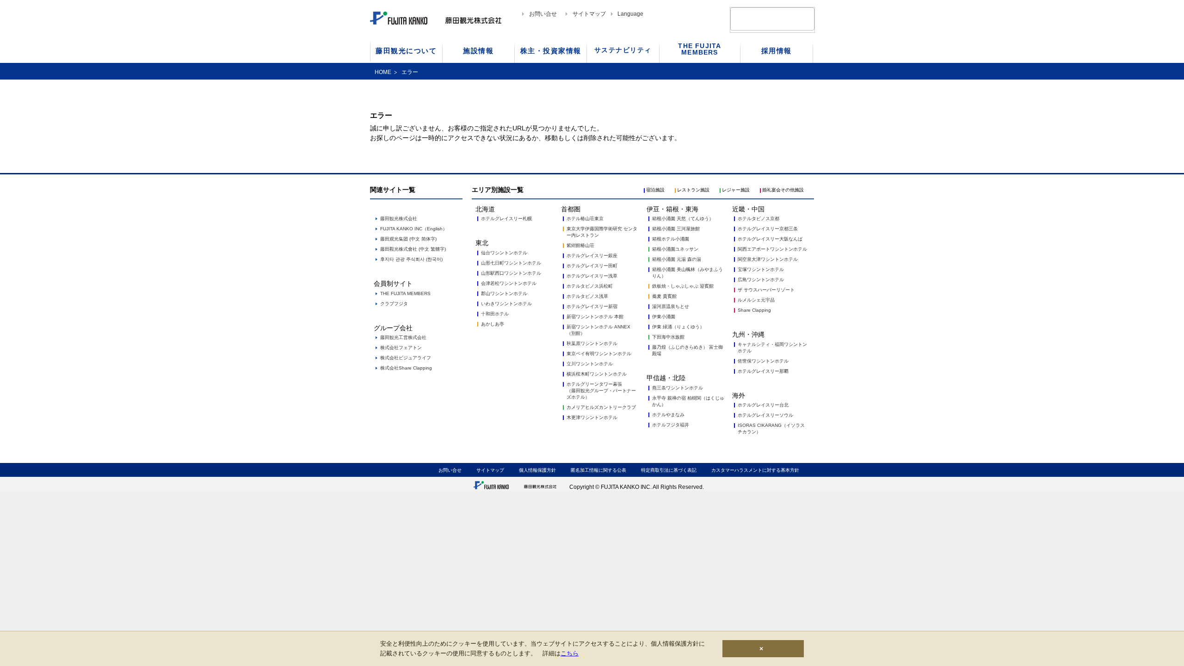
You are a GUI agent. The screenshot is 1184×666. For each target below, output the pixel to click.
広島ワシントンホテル (761, 279)
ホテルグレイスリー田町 (592, 265)
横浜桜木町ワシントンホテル (597, 373)
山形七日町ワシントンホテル (511, 262)
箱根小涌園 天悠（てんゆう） (683, 218)
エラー (409, 72)
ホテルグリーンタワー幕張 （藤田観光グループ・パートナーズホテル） (601, 391)
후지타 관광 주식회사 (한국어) (411, 259)
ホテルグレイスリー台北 (763, 404)
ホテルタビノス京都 (758, 218)
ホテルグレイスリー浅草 (592, 275)
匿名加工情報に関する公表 (598, 470)
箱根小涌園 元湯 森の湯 (676, 259)
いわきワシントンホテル (506, 303)
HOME (383, 72)
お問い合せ (543, 14)
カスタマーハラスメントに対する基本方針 (755, 470)
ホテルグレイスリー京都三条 (768, 228)
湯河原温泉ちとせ (670, 306)
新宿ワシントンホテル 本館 (595, 316)
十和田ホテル (495, 313)
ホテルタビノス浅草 (587, 296)
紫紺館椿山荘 (580, 245)
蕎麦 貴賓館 (664, 296)
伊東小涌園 (663, 316)
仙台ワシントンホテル (504, 252)
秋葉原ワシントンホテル (592, 343)
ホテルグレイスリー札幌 (506, 218)
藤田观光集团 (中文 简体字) (408, 238)
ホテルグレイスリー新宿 (592, 306)
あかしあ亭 (492, 324)
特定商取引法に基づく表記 (669, 470)
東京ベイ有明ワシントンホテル (599, 353)
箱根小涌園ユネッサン (675, 249)
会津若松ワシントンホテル (508, 283)
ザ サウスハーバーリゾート (766, 289)
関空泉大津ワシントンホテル (768, 259)
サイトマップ (589, 14)
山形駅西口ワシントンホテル (511, 273)
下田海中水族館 (668, 336)
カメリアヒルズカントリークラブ (601, 407)
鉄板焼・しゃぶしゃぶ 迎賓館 (683, 286)
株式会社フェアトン (401, 347)
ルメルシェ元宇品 (756, 299)
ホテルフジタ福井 (670, 424)
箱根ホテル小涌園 (670, 238)
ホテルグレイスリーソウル (765, 415)
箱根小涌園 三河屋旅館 (676, 228)
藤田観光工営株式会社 (403, 337)
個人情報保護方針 (537, 470)
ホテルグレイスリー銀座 (592, 255)
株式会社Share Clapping (406, 367)
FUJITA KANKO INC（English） (413, 228)
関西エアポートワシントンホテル (772, 249)
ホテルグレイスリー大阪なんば (770, 238)
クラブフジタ (394, 303)
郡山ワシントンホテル (504, 293)
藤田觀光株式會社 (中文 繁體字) (413, 249)
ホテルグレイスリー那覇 (763, 371)
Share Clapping (754, 310)
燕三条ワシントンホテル (677, 387)
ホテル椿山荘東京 (585, 218)
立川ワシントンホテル (590, 363)
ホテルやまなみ (668, 414)
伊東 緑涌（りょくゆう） (678, 326)
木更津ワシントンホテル (592, 417)
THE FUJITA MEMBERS (405, 293)
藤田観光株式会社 (398, 218)
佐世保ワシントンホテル (763, 361)
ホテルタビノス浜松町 (590, 286)
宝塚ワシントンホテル (761, 269)
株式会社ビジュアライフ (405, 357)
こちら (570, 653)
